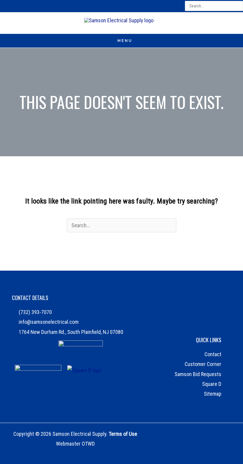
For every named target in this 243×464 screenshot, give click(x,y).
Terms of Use (123, 434)
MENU (124, 40)
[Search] (239, 6)
